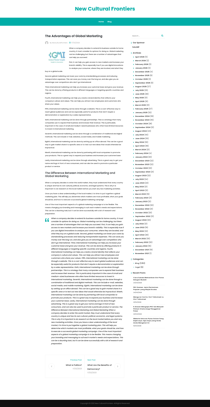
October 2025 (141, 79)
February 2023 (141, 198)
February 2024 (141, 153)
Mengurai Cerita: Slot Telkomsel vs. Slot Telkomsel (148, 298)
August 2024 (141, 131)
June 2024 (140, 138)
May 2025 (139, 98)
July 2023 (139, 179)
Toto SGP (135, 47)
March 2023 (140, 194)
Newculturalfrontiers (59, 43)
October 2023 (141, 168)
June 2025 (139, 94)
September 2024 (142, 127)
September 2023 (142, 172)
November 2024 (142, 120)
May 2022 (139, 231)
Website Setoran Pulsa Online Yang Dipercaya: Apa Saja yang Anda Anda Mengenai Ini (148, 321)
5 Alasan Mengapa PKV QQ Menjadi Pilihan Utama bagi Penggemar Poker (148, 309)
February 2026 (141, 64)
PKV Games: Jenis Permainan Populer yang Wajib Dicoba (145, 288)
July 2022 (139, 224)
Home (101, 21)
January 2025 (141, 112)
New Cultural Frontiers (105, 8)
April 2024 (140, 146)
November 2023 (142, 164)
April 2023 (139, 190)
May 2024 (139, 142)
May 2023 (139, 187)
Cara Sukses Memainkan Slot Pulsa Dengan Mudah (148, 279)
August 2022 (141, 220)
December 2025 (142, 72)
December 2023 (142, 161)
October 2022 (141, 213)
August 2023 (141, 175)
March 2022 (140, 239)
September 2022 (142, 216)
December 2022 (142, 205)
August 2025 (141, 87)
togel (137, 267)
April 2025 (139, 101)
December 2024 (142, 116)
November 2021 (142, 253)
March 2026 (140, 61)
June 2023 (139, 183)
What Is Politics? (74, 365)
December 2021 (142, 250)
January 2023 (141, 201)
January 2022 (141, 246)
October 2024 (141, 124)
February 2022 (141, 242)
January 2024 (141, 157)
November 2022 (142, 209)
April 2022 (139, 235)
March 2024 (140, 150)
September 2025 (142, 83)
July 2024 (139, 135)
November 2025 (142, 75)
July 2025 (139, 90)
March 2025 (140, 105)
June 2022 (139, 227)
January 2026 (141, 68)
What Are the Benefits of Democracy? (99, 367)
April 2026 (139, 57)
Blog (109, 21)
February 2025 (141, 109)
